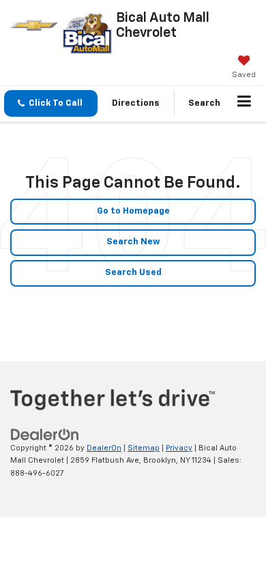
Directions (136, 103)
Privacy (179, 448)
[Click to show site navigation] (244, 103)
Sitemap (144, 448)
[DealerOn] (45, 434)
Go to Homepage (133, 211)
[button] (51, 103)
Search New (133, 241)
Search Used (133, 272)
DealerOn (104, 448)
